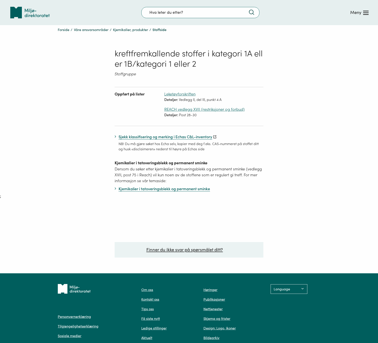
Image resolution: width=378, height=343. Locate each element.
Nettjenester (213, 309)
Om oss (147, 290)
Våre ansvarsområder (91, 30)
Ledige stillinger (154, 328)
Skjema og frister (216, 318)
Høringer (210, 290)
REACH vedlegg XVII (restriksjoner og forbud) (204, 109)
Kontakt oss (150, 299)
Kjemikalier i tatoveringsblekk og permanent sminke (161, 162)
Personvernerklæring (74, 316)
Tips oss (147, 309)
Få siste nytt (150, 318)
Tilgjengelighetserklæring (78, 326)
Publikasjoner (214, 299)
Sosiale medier (69, 336)
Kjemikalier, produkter (130, 30)
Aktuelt (146, 338)
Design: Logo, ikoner (219, 328)
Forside (63, 30)
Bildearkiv (211, 338)
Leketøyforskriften (180, 94)
